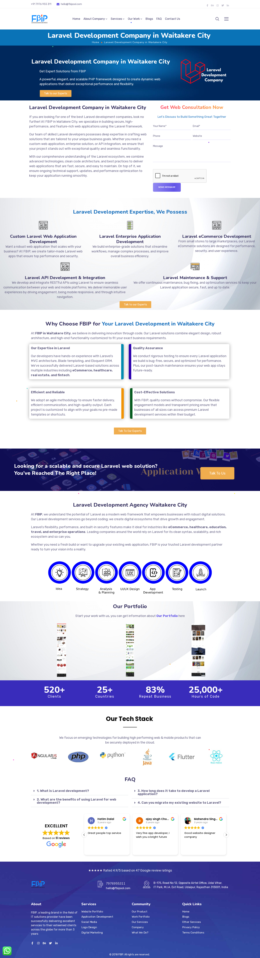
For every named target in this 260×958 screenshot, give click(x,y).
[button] (55, 93)
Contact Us (172, 18)
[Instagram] (217, 5)
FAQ (159, 18)
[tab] (79, 791)
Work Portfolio (141, 916)
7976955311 (115, 883)
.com (79, 4)
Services (116, 18)
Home (76, 18)
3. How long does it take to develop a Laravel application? (174, 792)
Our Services (140, 922)
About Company (94, 18)
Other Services (191, 922)
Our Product (139, 911)
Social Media (89, 922)
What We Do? (140, 932)
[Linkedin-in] (228, 5)
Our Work (134, 18)
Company (138, 927)
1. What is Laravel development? (63, 791)
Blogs (149, 18)
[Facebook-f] (207, 5)
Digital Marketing (92, 932)
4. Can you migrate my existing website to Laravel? (179, 803)
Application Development (97, 916)
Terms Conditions (193, 932)
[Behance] (212, 5)
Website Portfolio (92, 911)
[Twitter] (222, 5)
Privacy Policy (191, 927)
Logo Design (89, 927)
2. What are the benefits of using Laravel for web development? (76, 801)
